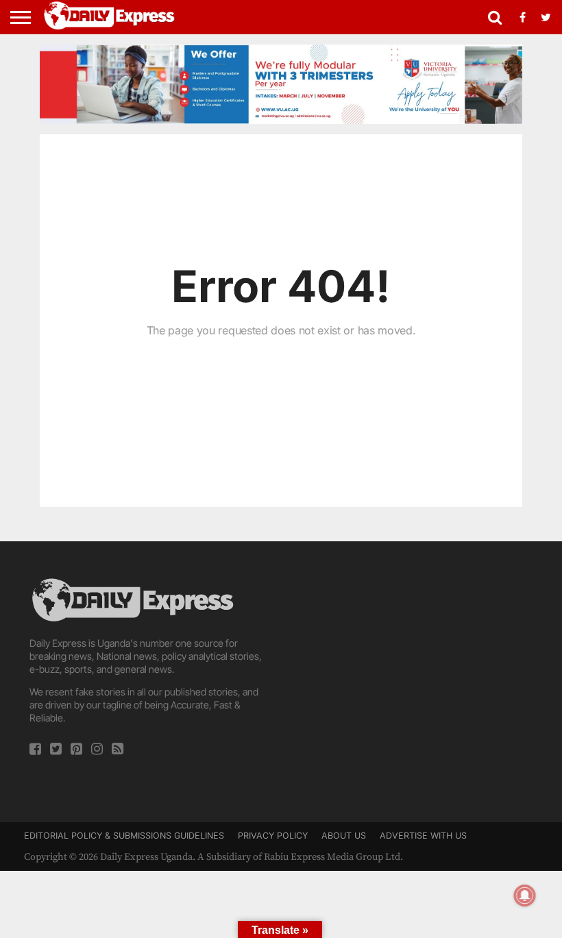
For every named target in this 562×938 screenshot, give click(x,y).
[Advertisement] (412, 671)
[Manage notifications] (525, 895)
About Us (343, 835)
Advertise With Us (423, 835)
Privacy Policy (273, 835)
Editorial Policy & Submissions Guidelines (124, 835)
